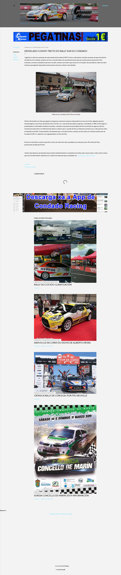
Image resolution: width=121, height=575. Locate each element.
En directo (24, 23)
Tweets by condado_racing (60, 514)
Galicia (15, 57)
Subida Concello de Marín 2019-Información (61, 495)
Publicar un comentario (47, 346)
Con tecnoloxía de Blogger (62, 566)
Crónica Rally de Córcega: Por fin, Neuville (60, 395)
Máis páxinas (44, 23)
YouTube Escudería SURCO (86, 155)
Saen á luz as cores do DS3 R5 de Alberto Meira (62, 342)
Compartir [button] (16, 47)
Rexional (16, 59)
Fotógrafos (33, 23)
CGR (14, 55)
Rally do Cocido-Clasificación (53, 284)
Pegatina (53, 23)
